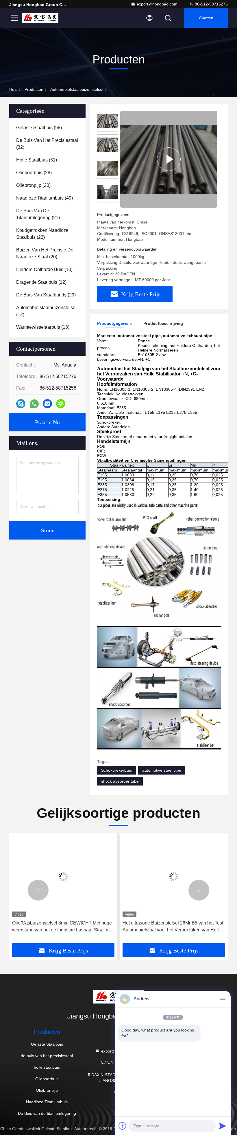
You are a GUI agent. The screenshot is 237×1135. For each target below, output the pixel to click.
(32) (47, 144)
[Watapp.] (34, 404)
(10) (44, 269)
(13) (42, 327)
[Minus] (222, 998)
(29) (46, 294)
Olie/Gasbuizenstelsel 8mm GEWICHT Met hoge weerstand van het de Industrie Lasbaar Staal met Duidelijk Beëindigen (62, 926)
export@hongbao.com (157, 4)
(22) (42, 234)
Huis (13, 89)
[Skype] (21, 403)
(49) (44, 198)
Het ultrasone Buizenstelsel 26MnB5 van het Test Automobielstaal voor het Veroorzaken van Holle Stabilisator (173, 926)
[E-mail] (47, 403)
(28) (34, 172)
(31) (36, 159)
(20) (33, 185)
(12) (41, 282)
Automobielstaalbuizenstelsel (76, 89)
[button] (38, 890)
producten (34, 89)
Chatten (206, 18)
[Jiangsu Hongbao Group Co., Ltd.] (40, 18)
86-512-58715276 (211, 4)
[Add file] (122, 1125)
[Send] (222, 1125)
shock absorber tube (120, 781)
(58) (39, 127)
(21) (38, 214)
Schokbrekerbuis (116, 770)
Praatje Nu (47, 422)
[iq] (60, 403)
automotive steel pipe (161, 770)
